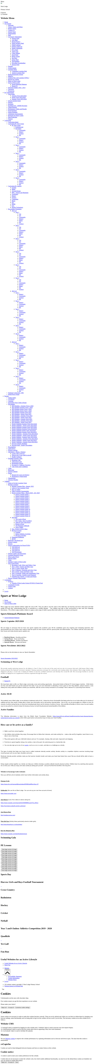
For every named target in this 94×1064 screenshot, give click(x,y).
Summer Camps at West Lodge (17, 562)
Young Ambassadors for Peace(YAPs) (19, 545)
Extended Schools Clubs (15, 458)
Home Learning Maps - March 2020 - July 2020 (26, 493)
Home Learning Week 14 (22, 516)
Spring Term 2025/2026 (19, 97)
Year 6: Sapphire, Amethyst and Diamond (24, 575)
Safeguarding (12, 33)
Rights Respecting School (15, 74)
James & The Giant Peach (22, 522)
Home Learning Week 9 (22, 507)
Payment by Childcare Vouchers (21, 465)
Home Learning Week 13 (22, 514)
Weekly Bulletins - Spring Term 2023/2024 (24, 435)
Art (20, 214)
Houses (10, 544)
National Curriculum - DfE (16, 393)
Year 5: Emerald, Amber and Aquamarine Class (25, 573)
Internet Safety (12, 558)
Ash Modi (15, 40)
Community (7, 580)
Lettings (10, 588)
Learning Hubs (12, 69)
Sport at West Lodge (14, 82)
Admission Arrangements (15, 114)
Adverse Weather (13, 480)
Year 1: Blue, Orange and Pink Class (22, 567)
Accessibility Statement (15, 976)
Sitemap (6, 968)
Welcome (10, 25)
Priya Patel (15, 50)
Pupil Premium (12, 110)
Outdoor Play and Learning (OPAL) (18, 78)
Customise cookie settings (22, 1007)
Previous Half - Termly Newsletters (22, 445)
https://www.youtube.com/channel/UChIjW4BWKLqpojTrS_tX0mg (19, 802)
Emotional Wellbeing (18, 537)
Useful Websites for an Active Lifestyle (15, 963)
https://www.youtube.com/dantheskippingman (14, 833)
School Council (12, 542)
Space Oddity (19, 527)
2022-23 (14, 210)
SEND (14, 539)
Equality (10, 66)
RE (20, 135)
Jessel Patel (15, 55)
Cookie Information (13, 978)
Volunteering (12, 478)
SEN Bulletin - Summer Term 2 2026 (22, 406)
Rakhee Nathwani (17, 46)
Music (13, 201)
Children (6, 481)
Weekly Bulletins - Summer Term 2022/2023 (25, 439)
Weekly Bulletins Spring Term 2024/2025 (24, 430)
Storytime (14, 517)
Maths (13, 189)
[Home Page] (1, 3)
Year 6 (17, 178)
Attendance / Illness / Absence (17, 452)
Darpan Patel (15, 38)
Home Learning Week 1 (22, 494)
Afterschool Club (17, 461)
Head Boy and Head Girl (15, 540)
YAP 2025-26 (16, 550)
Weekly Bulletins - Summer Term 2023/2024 (25, 434)
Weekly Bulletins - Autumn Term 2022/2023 (25, 442)
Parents (6, 396)
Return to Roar (19, 524)
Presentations (12, 447)
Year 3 (17, 153)
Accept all (11, 1007)
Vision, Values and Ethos (15, 27)
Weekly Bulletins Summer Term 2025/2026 (24, 424)
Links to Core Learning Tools (20, 488)
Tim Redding (15, 61)
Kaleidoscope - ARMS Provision (17, 105)
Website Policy (12, 980)
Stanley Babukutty (17, 48)
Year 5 (17, 169)
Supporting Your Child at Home (17, 402)
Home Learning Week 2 (22, 496)
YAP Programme (17, 552)
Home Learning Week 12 (22, 512)
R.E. (13, 206)
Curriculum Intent (13, 122)
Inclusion (10, 104)
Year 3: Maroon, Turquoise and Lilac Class (24, 570)
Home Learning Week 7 (22, 504)
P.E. (13, 202)
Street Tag (7, 965)
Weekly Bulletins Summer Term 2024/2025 (24, 429)
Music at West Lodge (14, 81)
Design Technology (17, 207)
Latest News (11, 448)
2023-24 (14, 291)
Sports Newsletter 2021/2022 (9, 658)
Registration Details (17, 463)
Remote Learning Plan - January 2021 (23, 486)
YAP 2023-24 (16, 547)
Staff (9, 35)
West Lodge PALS (13, 557)
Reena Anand (16, 56)
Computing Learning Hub (19, 71)
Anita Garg (15, 51)
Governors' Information (15, 37)
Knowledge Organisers (14, 209)
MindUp (10, 76)
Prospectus (11, 91)
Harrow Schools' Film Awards (17, 578)
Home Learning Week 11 (22, 511)
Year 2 (17, 145)
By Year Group (16, 125)
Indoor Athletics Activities (22, 534)
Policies (10, 102)
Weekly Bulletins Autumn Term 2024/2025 (24, 432)
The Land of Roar (20, 519)
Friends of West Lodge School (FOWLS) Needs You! (27, 583)
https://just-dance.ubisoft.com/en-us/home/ (13, 806)
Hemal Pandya (16, 41)
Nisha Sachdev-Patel (18, 43)
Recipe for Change (13, 79)
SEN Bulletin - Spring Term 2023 (21, 422)
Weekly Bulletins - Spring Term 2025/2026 (24, 425)
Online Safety (12, 398)
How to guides (16, 489)
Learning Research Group (15, 555)
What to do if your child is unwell (21, 455)
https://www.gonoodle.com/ (8, 793)
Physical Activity (17, 530)
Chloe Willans (16, 53)
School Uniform (12, 471)
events (26, 745)
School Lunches (12, 450)
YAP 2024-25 (16, 548)
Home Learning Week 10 (22, 509)
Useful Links (12, 586)
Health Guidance (17, 457)
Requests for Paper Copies (15, 115)
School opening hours (14, 101)
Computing (15, 199)
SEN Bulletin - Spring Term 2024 (21, 417)
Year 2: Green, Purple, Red (19, 568)
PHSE (13, 204)
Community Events (13, 585)
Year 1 (17, 137)
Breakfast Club (16, 460)
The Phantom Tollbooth (22, 525)
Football (17, 532)
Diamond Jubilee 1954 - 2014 (16, 87)
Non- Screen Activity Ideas (19, 529)
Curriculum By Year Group (16, 124)
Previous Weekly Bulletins (19, 443)
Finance (10, 119)
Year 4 (17, 161)
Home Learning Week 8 (22, 506)
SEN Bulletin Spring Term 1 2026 (22, 411)
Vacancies (11, 89)
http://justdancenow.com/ (8, 815)
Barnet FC (15, 86)
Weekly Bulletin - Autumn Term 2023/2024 (24, 437)
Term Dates (11, 94)
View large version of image (9, 849)
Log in (6, 591)
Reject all (3, 1007)
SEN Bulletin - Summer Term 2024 (22, 416)
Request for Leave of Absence (20, 475)
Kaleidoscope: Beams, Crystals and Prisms (24, 576)
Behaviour (11, 470)
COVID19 (11, 399)
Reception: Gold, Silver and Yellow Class (24, 565)
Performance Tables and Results (17, 109)
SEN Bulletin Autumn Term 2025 (21, 412)
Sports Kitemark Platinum (19, 84)
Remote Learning (13, 484)
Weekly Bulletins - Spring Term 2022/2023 (24, 440)
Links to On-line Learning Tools (17, 483)
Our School (7, 23)
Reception (18, 128)
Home (6, 22)
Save (16, 1062)
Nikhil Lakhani (16, 45)
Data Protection (12, 117)
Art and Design (16, 191)
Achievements (12, 68)
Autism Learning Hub (18, 73)
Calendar (10, 401)
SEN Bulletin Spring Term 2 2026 (22, 409)
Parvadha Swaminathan (18, 63)
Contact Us (11, 30)
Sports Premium (12, 112)
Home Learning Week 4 (22, 499)
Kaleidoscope (19, 127)
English (14, 187)
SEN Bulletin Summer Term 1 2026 (22, 407)
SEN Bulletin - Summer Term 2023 (22, 420)
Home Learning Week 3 (22, 498)
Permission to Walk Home (19, 476)
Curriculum (7, 120)
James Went (15, 60)
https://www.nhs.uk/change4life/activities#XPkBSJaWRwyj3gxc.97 (20, 784)
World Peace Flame (13, 394)
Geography (22, 130)
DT (20, 215)
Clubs (9, 468)
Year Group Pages (13, 563)
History (21, 132)
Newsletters (11, 404)
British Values (12, 28)
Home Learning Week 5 (22, 501)
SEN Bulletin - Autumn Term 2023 (22, 419)
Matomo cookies (10, 1038)
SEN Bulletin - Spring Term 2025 (21, 414)
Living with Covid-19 (18, 453)
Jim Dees (14, 58)
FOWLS (10, 581)
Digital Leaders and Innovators (17, 553)
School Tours (12, 32)
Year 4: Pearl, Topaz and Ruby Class (22, 571)
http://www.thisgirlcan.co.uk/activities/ (11, 824)
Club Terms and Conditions (20, 466)
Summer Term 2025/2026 (19, 99)
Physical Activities (20, 535)
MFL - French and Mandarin (20, 192)
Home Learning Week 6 (22, 503)
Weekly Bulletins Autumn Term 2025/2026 (24, 427)
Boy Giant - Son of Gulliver (23, 521)
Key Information (9, 92)
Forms (10, 473)
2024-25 (14, 342)
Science (21, 133)
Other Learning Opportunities (20, 491)
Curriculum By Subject (14, 186)
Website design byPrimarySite (13, 986)
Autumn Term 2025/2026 (19, 96)
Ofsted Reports (12, 107)
